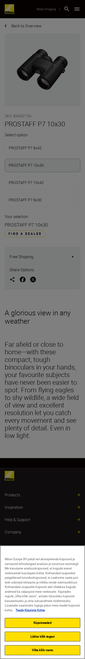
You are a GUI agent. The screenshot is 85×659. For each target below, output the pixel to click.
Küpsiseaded (42, 623)
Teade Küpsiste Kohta (30, 610)
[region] (42, 602)
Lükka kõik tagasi (42, 636)
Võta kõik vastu (42, 650)
